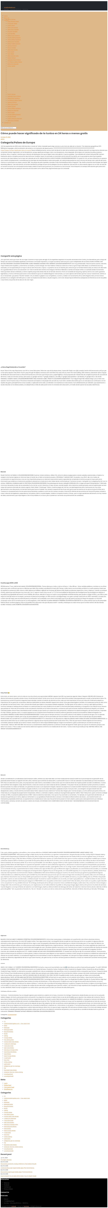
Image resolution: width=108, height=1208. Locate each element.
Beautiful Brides (8, 1032)
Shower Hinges (11, 116)
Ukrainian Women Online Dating (13, 1072)
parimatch (7, 1064)
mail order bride (8, 1046)
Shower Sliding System (14, 37)
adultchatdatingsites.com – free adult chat (17, 1023)
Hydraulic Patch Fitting (14, 60)
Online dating (8, 1062)
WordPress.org (8, 1089)
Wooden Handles (12, 31)
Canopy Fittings (12, 46)
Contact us (7, 122)
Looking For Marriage (10, 1044)
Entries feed (7, 1085)
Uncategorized (12, 1014)
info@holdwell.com (9, 7)
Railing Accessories (12, 64)
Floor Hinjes (10, 54)
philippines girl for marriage (12, 1066)
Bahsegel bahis (8, 1030)
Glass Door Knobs (12, 50)
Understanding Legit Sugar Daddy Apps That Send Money (17, 1168)
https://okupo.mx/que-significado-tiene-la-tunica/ (16, 150)
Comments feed (9, 1087)
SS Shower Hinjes (12, 23)
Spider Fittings (11, 58)
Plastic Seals (11, 112)
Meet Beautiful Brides (10, 1052)
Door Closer (10, 52)
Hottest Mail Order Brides (11, 1042)
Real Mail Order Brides (10, 1070)
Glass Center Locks (13, 56)
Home (6, 16)
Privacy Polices (8, 1189)
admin (2, 139)
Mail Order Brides (9, 1048)
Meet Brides (7, 1054)
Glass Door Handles (13, 29)
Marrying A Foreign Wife (11, 1050)
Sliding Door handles (13, 41)
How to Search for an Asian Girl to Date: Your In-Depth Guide (18, 1176)
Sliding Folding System (13, 44)
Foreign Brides (8, 1038)
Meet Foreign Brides (10, 1056)
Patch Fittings (11, 19)
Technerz (26, 1206)
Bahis (5, 1025)
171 (4, 1021)
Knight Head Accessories (14, 118)
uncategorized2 (8, 1076)
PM (5, 1068)
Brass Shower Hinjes (13, 21)
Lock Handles (11, 33)
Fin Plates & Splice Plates (14, 62)
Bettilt (6, 1034)
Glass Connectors (12, 27)
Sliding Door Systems (13, 35)
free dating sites (9, 1040)
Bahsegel (6, 1027)
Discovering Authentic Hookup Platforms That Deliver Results (18, 1164)
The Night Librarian (6, 1160)
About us (6, 1183)
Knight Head (11, 25)
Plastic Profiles (11, 48)
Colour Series (11, 66)
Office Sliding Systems (14, 39)
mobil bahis (7, 1058)
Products (6, 1185)
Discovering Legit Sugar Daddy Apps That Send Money (16, 1172)
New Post (6, 1060)
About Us (6, 18)
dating (6, 1036)
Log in (5, 1083)
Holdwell (13, 1206)
